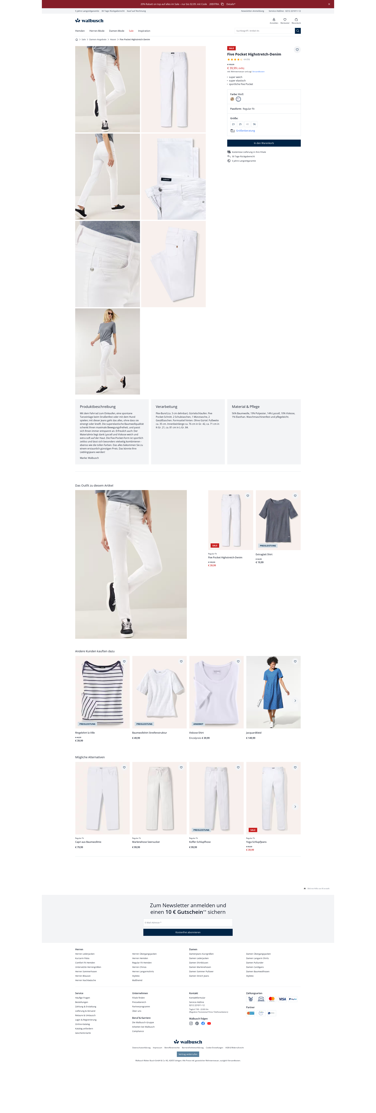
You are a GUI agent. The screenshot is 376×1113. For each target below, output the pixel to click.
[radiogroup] (264, 97)
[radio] (232, 99)
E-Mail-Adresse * (153, 922)
